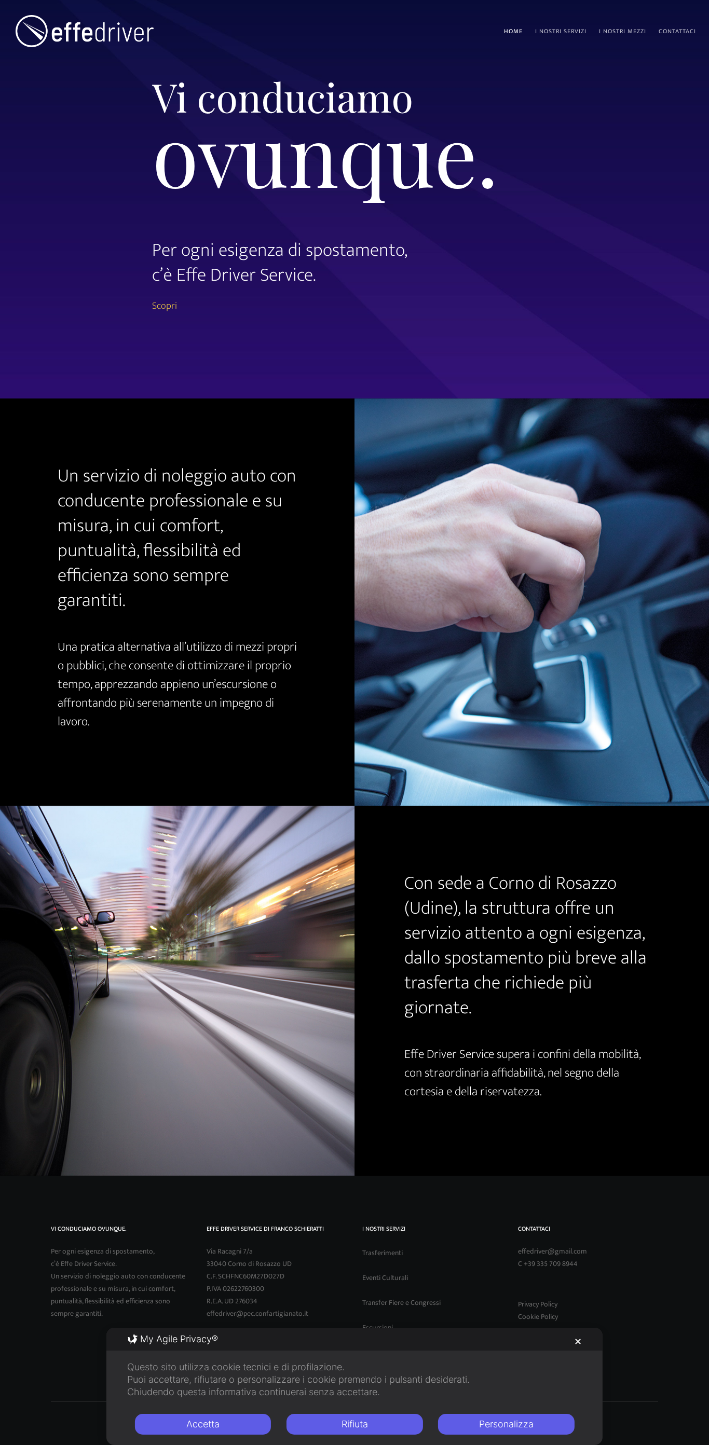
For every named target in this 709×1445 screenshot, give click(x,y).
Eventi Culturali (385, 1278)
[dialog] (354, 1386)
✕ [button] (578, 1341)
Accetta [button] (203, 1424)
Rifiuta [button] (355, 1424)
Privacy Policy (537, 1304)
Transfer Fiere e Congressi (401, 1303)
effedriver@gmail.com (552, 1251)
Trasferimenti (382, 1253)
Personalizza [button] (506, 1424)
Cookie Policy (538, 1317)
